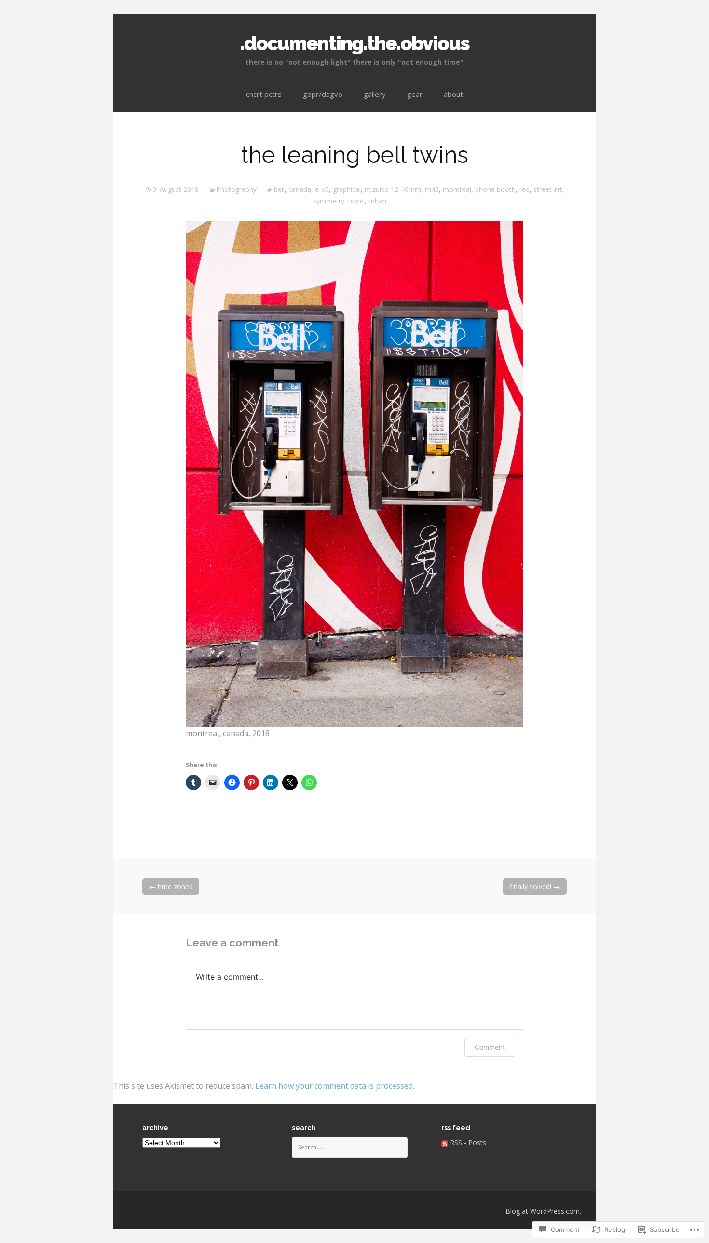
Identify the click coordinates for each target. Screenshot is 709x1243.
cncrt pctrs (264, 94)
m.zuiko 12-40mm (393, 189)
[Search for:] (350, 1146)
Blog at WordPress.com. (543, 1211)
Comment (490, 1047)
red (524, 189)
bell (279, 189)
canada (299, 189)
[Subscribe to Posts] (444, 1142)
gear (415, 94)
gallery (375, 94)
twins (356, 200)
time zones (170, 886)
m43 (432, 189)
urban (377, 200)
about (453, 94)
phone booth (495, 189)
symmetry (328, 200)
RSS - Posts (468, 1142)
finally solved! (535, 886)
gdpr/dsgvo (322, 94)
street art (547, 189)
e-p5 (322, 189)
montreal (457, 189)
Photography (236, 189)
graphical (347, 189)
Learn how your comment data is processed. (334, 1086)
